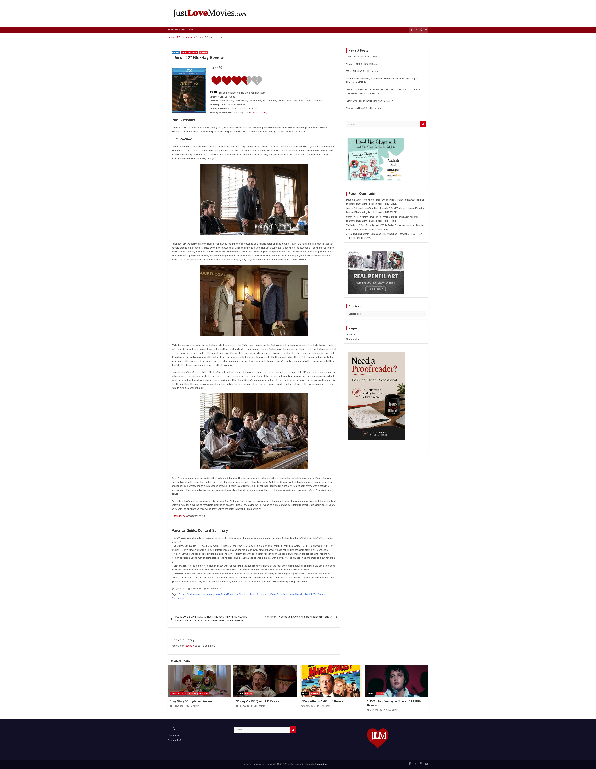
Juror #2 (253, 594)
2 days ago (178, 706)
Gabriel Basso (227, 594)
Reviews (203, 52)
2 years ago (180, 588)
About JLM (351, 334)
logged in (189, 645)
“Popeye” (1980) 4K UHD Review (362, 64)
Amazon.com (259, 112)
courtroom (207, 594)
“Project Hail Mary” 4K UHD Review (363, 108)
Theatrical (203, 694)
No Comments (214, 588)
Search (423, 124)
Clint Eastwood (194, 594)
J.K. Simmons (241, 594)
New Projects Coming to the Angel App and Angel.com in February (298, 616)
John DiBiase (180, 516)
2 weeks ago (376, 710)
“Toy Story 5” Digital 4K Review (361, 56)
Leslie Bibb (294, 594)
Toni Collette (319, 594)
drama (216, 594)
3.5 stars (181, 594)
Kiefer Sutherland (279, 594)
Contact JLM (352, 339)
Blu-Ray (175, 52)
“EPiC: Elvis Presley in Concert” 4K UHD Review (369, 100)
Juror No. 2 (264, 594)
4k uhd (240, 694)
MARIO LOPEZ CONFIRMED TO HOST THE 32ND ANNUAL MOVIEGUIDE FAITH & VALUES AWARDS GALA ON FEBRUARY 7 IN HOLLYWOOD (211, 618)
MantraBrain (321, 764)
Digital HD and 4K (189, 52)
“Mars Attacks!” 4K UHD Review (362, 71)
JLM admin (196, 588)
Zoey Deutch (178, 598)
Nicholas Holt (306, 594)
